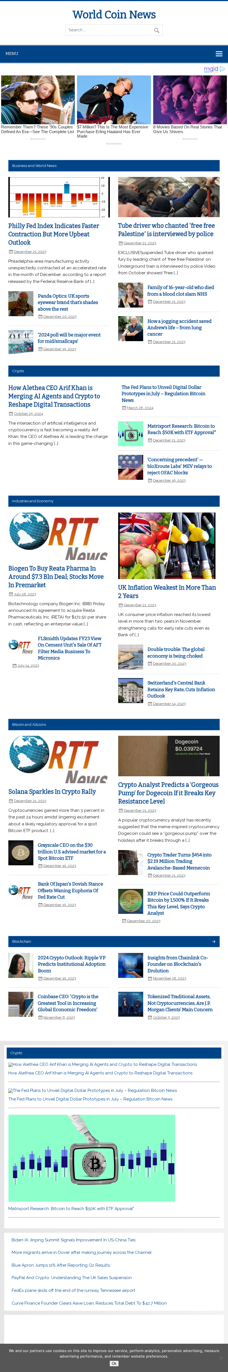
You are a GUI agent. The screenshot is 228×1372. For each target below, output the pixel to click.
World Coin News (114, 14)
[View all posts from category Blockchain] (213, 942)
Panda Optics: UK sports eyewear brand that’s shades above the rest (68, 302)
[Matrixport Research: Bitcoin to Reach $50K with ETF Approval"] (91, 1200)
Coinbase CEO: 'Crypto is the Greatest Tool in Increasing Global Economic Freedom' (68, 1003)
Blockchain (21, 941)
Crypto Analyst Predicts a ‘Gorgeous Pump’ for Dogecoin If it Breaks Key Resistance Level (168, 793)
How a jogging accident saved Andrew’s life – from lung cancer (179, 327)
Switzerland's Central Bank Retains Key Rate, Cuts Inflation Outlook (181, 689)
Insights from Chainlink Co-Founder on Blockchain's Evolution (177, 964)
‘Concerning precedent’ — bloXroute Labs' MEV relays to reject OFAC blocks (179, 466)
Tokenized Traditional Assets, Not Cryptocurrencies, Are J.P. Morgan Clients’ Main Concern (180, 1003)
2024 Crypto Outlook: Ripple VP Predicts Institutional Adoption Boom (72, 964)
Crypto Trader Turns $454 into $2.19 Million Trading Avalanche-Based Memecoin (179, 861)
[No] (221, 1358)
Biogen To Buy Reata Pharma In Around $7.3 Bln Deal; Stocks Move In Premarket (56, 577)
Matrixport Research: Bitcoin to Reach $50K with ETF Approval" (71, 1208)
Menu (12, 53)
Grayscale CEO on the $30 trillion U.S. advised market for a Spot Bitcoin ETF (72, 851)
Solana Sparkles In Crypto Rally (52, 791)
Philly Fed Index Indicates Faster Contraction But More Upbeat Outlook (53, 234)
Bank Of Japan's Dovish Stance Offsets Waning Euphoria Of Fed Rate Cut (70, 890)
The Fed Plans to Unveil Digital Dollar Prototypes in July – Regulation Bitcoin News (163, 393)
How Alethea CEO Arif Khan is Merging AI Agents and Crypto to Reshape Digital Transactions (54, 396)
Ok (114, 1363)
